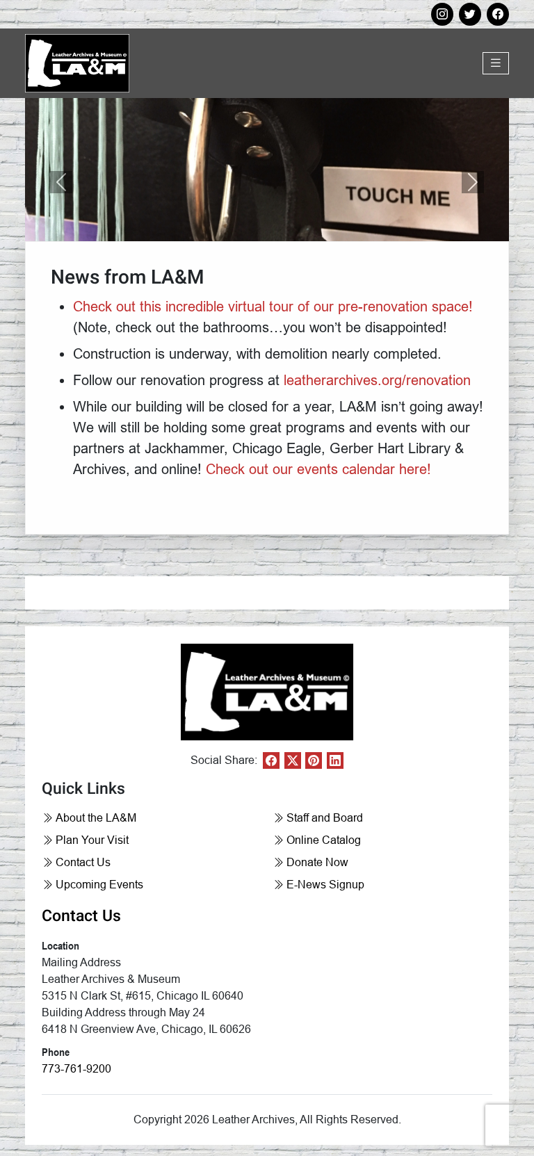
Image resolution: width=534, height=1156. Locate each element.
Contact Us (83, 862)
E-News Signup (325, 884)
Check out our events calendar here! (318, 469)
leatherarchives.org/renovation (377, 380)
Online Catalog (323, 840)
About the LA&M (96, 818)
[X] (292, 760)
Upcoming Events (99, 884)
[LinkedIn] (335, 760)
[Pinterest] (313, 760)
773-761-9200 (76, 1069)
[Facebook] (271, 760)
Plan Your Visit (92, 840)
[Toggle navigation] (496, 63)
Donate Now (317, 862)
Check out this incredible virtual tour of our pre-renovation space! (273, 306)
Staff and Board (324, 818)
